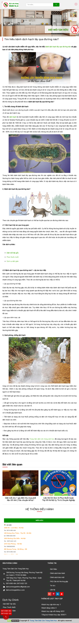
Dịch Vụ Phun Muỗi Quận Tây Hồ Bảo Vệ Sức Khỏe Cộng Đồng (59, 499)
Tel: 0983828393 (9, 546)
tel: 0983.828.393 (9, 536)
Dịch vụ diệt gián (13, 261)
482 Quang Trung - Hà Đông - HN (15, 549)
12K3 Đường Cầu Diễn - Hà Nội (15, 538)
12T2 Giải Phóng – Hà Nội (13, 544)
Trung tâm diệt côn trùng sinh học (42, 439)
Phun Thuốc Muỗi (9, 607)
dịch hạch (12, 117)
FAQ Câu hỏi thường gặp (59, 581)
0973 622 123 (6, 613)
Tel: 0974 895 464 (10, 530)
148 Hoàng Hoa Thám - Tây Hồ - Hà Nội (17, 533)
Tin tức (52, 585)
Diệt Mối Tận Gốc (9, 604)
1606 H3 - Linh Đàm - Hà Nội (14, 528)
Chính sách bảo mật (57, 577)
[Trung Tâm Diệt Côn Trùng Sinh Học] (10, 5)
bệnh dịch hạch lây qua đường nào (58, 47)
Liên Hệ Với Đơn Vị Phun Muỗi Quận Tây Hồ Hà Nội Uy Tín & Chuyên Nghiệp (20, 499)
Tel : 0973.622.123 (10, 541)
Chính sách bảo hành (57, 573)
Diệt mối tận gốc (13, 253)
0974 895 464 (6, 611)
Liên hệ (52, 590)
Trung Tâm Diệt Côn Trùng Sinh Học (43, 621)
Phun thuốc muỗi (13, 257)
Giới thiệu (53, 569)
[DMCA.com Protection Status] (13, 621)
